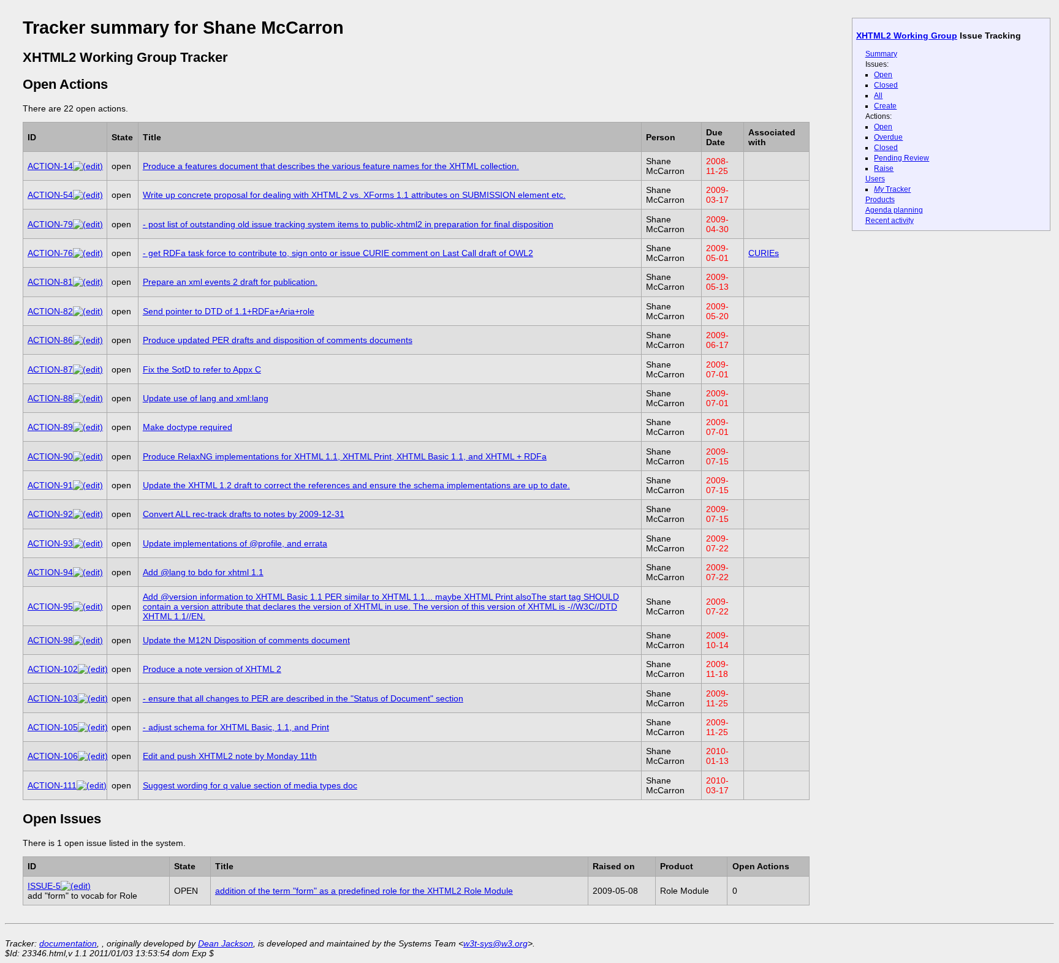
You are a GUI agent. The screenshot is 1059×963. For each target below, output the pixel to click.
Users (875, 179)
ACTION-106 (53, 756)
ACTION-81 (50, 282)
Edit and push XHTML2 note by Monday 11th (230, 756)
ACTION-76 (50, 253)
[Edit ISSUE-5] (76, 886)
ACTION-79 (50, 224)
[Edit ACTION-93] (88, 543)
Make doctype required (187, 427)
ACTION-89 (50, 427)
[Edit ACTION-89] (88, 427)
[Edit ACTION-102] (93, 669)
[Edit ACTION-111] (92, 785)
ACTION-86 (50, 340)
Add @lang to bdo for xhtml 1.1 (203, 572)
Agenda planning (894, 210)
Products (880, 199)
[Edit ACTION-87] (88, 369)
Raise (884, 168)
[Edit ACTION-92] (88, 514)
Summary (881, 54)
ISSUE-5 (44, 886)
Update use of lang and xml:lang (205, 398)
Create (885, 106)
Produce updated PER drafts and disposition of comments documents (277, 340)
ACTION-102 (53, 669)
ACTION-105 (53, 727)
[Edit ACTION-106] (93, 756)
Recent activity (889, 220)
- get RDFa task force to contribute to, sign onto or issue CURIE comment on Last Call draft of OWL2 (338, 253)
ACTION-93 (50, 543)
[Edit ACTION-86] (88, 340)
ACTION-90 (50, 456)
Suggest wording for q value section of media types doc (250, 785)
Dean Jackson (225, 943)
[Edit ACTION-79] (88, 224)
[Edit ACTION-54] (88, 195)
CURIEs (763, 253)
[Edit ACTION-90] (88, 456)
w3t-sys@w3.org (495, 943)
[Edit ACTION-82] (88, 311)
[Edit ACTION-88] (88, 398)
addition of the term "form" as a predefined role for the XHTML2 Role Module (364, 891)
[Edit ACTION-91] (88, 485)
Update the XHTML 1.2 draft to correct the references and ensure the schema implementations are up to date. (356, 485)
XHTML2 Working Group (906, 35)
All (878, 95)
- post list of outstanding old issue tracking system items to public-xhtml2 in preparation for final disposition (348, 224)
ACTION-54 (50, 195)
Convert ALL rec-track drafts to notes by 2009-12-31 (243, 514)
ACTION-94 (50, 572)
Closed (886, 85)
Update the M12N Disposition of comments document (246, 640)
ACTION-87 (50, 369)
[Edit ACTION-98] (88, 640)
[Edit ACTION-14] (88, 166)
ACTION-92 (50, 514)
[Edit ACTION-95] (88, 606)
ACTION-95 (50, 606)
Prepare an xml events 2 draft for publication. (230, 282)
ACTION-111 (52, 785)
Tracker (892, 189)
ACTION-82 (50, 311)
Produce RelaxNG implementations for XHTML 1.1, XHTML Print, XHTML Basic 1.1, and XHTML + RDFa (345, 456)
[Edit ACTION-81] (88, 282)
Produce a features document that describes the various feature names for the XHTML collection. (331, 166)
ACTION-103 (53, 698)
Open (883, 74)
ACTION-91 (50, 485)
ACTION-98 (50, 640)
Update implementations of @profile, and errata (235, 543)
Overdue (888, 137)
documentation (68, 943)
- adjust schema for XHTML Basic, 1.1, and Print (236, 727)
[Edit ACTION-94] (88, 572)
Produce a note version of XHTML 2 (212, 669)
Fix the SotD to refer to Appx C (202, 369)
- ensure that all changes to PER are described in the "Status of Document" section (303, 698)
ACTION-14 (50, 166)
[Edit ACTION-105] (93, 727)
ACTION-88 (50, 398)
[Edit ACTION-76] (88, 253)
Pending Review (901, 158)
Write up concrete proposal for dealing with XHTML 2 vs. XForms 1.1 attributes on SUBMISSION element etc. (354, 195)
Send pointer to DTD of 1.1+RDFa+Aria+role (228, 311)
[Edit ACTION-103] (93, 698)
